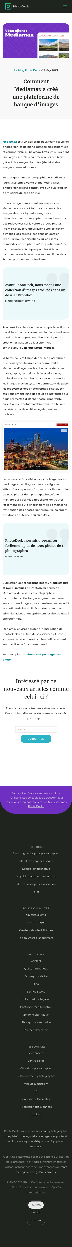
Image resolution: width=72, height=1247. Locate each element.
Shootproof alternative (36, 1022)
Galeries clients (36, 914)
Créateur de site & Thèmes (36, 930)
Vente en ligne (36, 922)
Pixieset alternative (36, 1030)
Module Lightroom (36, 1083)
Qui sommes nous (36, 968)
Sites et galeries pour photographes (36, 853)
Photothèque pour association (36, 884)
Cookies (36, 1114)
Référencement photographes (36, 1076)
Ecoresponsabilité (36, 976)
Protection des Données (36, 1106)
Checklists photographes (36, 1068)
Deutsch (36, 1221)
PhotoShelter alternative (36, 1007)
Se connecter (36, 1053)
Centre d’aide (36, 1060)
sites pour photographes (51, 1131)
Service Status (36, 991)
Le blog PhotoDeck (27, 70)
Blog (36, 984)
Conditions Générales (36, 1099)
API (36, 1091)
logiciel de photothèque (27, 1141)
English (36, 1213)
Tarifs (36, 891)
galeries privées (46, 1172)
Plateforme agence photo (36, 861)
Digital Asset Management (36, 938)
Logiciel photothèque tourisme (36, 876)
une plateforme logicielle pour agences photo (34, 1136)
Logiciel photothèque (36, 868)
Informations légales (36, 999)
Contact (36, 961)
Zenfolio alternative (36, 1014)
